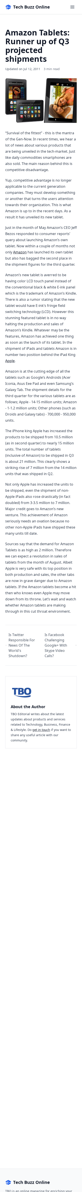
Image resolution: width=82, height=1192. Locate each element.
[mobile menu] (72, 7)
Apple (10, 360)
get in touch (41, 730)
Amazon (20, 252)
